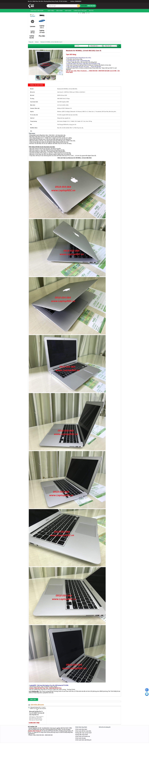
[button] (61, 51)
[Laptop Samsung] (41, 21)
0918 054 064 (91, 5)
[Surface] (32, 15)
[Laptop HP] (32, 21)
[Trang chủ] (28, 10)
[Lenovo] (32, 26)
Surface (36, 42)
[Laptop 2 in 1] (41, 26)
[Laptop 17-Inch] (41, 31)
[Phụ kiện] (41, 36)
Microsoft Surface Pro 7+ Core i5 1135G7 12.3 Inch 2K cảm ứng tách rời (36, 713)
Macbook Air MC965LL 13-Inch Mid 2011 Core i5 (51, 42)
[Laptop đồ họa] (32, 31)
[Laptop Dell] (41, 15)
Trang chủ (31, 42)
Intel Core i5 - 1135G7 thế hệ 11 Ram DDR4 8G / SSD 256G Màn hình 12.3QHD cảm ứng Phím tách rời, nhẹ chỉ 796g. (36, 718)
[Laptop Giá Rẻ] (32, 36)
